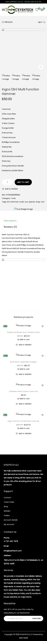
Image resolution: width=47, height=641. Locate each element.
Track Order (9, 502)
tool (42, 202)
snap (38, 202)
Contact (7, 497)
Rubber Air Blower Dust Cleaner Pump (23, 332)
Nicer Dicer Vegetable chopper (23, 362)
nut (26, 202)
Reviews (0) (10, 226)
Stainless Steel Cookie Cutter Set (23, 391)
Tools (13, 198)
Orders (7, 515)
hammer (14, 202)
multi (21, 202)
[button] (10, 189)
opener (32, 202)
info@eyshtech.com (13, 550)
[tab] (23, 220)
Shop (6, 506)
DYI (8, 202)
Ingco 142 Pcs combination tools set (23, 421)
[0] (36, 9)
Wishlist (7, 511)
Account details (11, 520)
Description (10, 220)
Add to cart (23, 182)
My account (9, 524)
